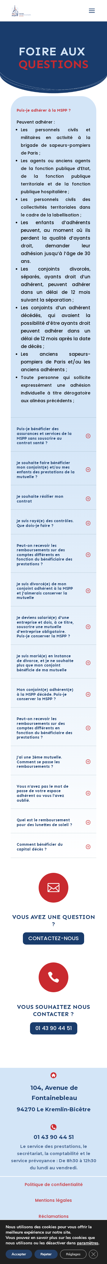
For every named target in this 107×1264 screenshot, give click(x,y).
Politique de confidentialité (54, 1184)
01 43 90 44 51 (53, 1028)
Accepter (19, 1254)
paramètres (87, 1243)
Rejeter (46, 1254)
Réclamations (54, 1216)
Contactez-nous (53, 938)
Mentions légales (53, 1200)
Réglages (73, 1254)
